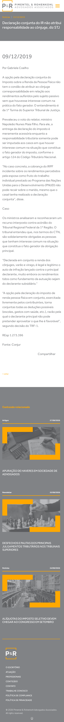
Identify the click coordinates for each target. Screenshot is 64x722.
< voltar (5, 374)
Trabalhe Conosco (17, 690)
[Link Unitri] (32, 718)
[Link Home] (27, 6)
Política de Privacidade (19, 700)
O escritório (13, 667)
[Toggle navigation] (57, 6)
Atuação (11, 672)
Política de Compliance (19, 695)
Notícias (6, 17)
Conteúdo (12, 681)
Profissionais (13, 676)
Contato (11, 686)
